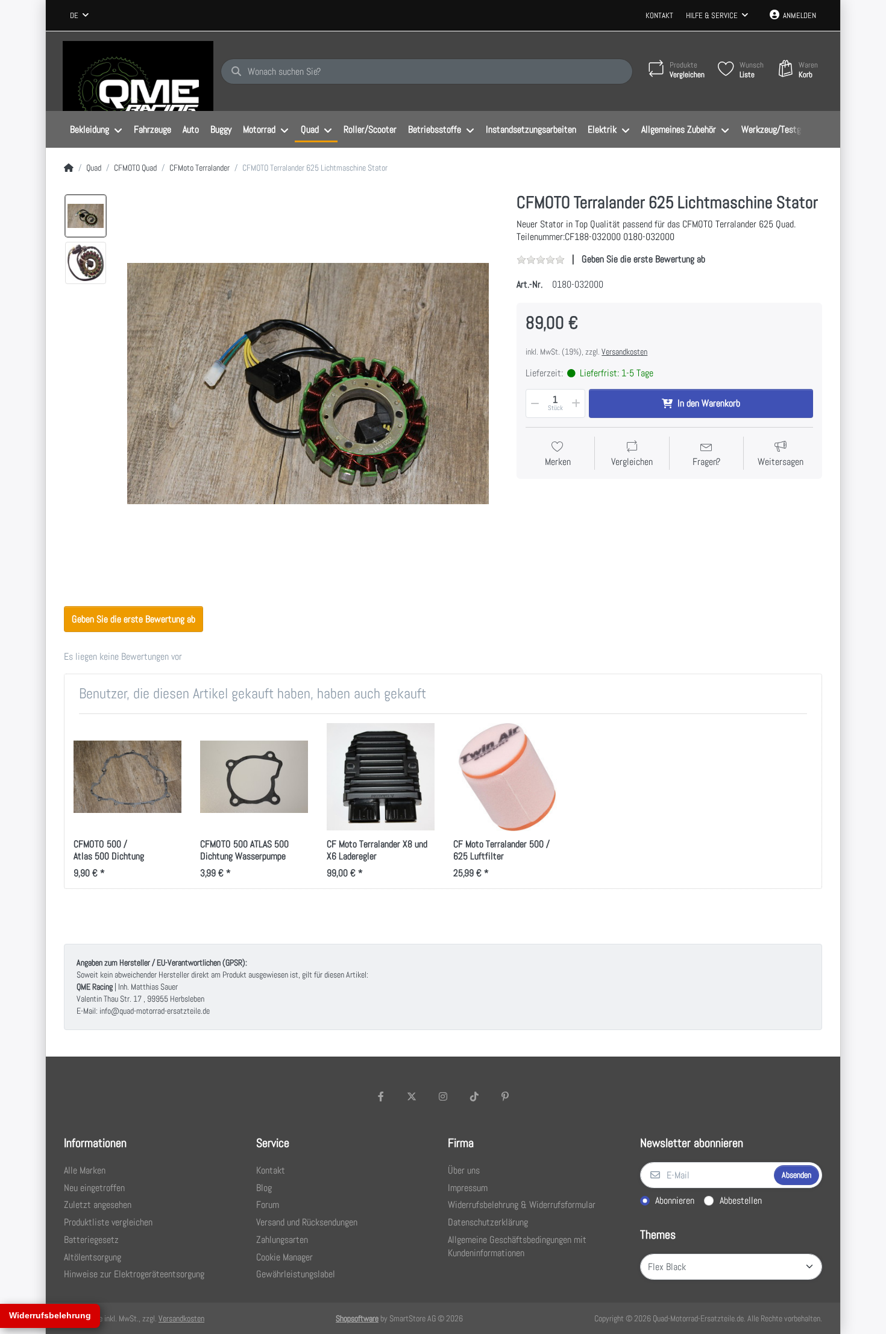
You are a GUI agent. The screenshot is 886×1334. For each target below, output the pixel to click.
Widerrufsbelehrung (50, 1315)
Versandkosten (624, 351)
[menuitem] (96, 130)
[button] (534, 403)
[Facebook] (381, 1096)
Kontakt (659, 15)
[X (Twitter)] (412, 1096)
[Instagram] (443, 1096)
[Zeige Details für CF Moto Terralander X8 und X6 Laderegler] (381, 777)
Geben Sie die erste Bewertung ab (643, 259)
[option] (85, 216)
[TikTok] (474, 1096)
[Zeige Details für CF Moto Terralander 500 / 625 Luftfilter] (507, 777)
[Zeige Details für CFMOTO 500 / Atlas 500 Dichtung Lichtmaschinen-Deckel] (127, 777)
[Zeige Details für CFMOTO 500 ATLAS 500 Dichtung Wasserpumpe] (254, 777)
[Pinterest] (505, 1096)
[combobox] (79, 15)
